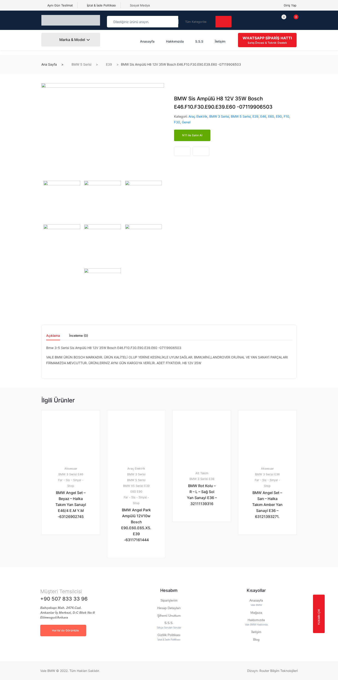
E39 (109, 64)
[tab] (53, 337)
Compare (201, 151)
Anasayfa (147, 41)
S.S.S (199, 41)
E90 (279, 116)
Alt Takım (201, 473)
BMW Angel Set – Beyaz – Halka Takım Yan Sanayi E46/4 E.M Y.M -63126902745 (70, 504)
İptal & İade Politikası (101, 5)
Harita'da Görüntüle (65, 630)
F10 (286, 116)
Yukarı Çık (319, 617)
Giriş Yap (290, 5)
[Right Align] (223, 21)
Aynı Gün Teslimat (59, 5)
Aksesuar (70, 468)
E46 (263, 116)
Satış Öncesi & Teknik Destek (267, 40)
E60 (271, 116)
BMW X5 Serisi (133, 486)
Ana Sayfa (49, 64)
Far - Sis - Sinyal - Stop (70, 483)
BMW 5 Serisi (81, 64)
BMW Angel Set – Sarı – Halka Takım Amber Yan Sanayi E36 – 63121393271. (267, 504)
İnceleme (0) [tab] (78, 335)
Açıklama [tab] (53, 335)
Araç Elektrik (198, 116)
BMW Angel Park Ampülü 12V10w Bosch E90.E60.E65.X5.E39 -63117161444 (136, 525)
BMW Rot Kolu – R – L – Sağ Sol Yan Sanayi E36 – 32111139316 (202, 494)
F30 (177, 122)
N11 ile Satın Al (192, 135)
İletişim (220, 41)
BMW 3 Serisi (219, 116)
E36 (211, 479)
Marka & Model (71, 39)
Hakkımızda (175, 41)
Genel (186, 122)
